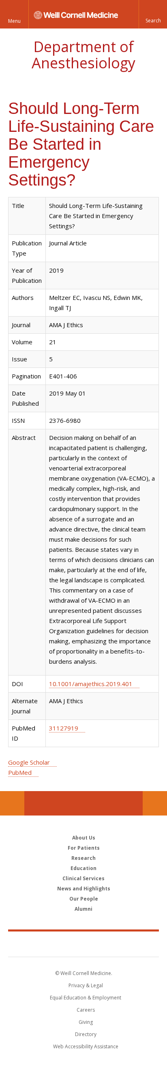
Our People (83, 898)
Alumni (83, 908)
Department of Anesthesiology (83, 55)
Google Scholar (29, 762)
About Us (83, 837)
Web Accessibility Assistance (85, 1046)
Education (83, 868)
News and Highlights (83, 888)
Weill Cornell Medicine (83, 944)
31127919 (63, 728)
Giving (86, 1022)
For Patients (84, 847)
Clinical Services (83, 878)
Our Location (12, 803)
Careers (86, 1009)
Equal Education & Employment (85, 997)
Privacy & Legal (86, 985)
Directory (85, 1034)
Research (83, 858)
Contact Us (155, 803)
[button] (153, 14)
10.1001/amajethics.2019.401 (91, 684)
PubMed (20, 772)
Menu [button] (14, 20)
